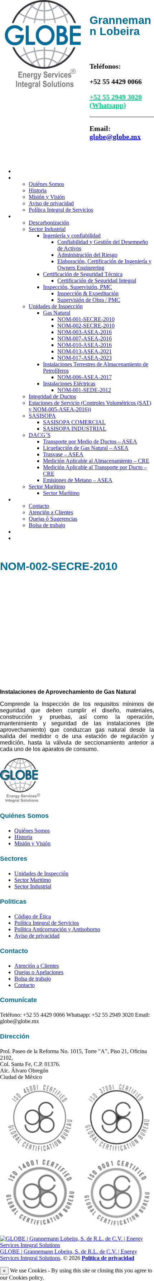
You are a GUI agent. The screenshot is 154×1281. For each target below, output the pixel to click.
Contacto (26, 499)
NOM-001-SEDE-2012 (84, 390)
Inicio (21, 171)
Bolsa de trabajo (47, 525)
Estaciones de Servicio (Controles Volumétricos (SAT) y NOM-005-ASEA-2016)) (90, 406)
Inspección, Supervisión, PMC (77, 287)
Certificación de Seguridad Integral (96, 281)
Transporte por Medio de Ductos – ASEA (90, 441)
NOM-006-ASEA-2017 (84, 377)
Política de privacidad (108, 1258)
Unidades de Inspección (56, 306)
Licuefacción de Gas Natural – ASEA (86, 448)
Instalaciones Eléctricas (69, 384)
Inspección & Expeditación (88, 293)
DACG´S (39, 435)
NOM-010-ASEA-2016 (84, 345)
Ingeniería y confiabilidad (72, 235)
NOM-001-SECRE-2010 (86, 319)
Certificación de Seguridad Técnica (82, 274)
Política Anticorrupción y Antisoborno (57, 929)
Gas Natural (56, 313)
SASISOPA (42, 416)
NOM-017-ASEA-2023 (84, 358)
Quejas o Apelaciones (38, 972)
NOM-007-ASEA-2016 (84, 338)
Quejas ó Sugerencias (53, 519)
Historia (38, 190)
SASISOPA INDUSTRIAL (74, 429)
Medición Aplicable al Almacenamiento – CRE (96, 461)
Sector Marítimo (47, 487)
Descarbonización (49, 223)
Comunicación (33, 538)
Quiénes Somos (35, 177)
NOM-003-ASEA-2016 (84, 332)
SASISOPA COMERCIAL (74, 422)
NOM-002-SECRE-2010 (86, 326)
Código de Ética (32, 916)
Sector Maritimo (32, 880)
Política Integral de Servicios (61, 210)
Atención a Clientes (51, 512)
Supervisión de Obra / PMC (88, 300)
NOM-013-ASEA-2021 (84, 351)
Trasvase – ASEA (63, 454)
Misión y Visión (47, 197)
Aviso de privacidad (51, 203)
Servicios (26, 216)
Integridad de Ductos (52, 396)
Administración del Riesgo (87, 255)
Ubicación (27, 531)
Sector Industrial (47, 229)
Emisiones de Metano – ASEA (77, 480)
